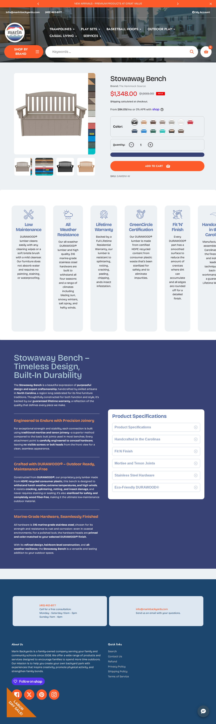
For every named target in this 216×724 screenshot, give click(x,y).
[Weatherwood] (162, 122)
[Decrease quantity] (131, 145)
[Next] (178, 4)
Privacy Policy (117, 666)
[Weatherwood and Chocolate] (181, 131)
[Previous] (38, 4)
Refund (112, 661)
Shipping (115, 101)
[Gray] (171, 122)
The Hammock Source (132, 86)
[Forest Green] (153, 131)
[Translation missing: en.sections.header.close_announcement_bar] (211, 4)
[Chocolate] (153, 122)
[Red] (190, 122)
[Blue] (143, 131)
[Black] (134, 122)
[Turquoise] (162, 131)
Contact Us (115, 656)
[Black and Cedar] (171, 131)
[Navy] (134, 131)
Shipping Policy (117, 671)
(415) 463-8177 (53, 12)
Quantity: (119, 144)
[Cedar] (143, 122)
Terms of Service (118, 676)
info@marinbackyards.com (23, 12)
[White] (181, 122)
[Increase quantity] (150, 145)
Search (112, 651)
